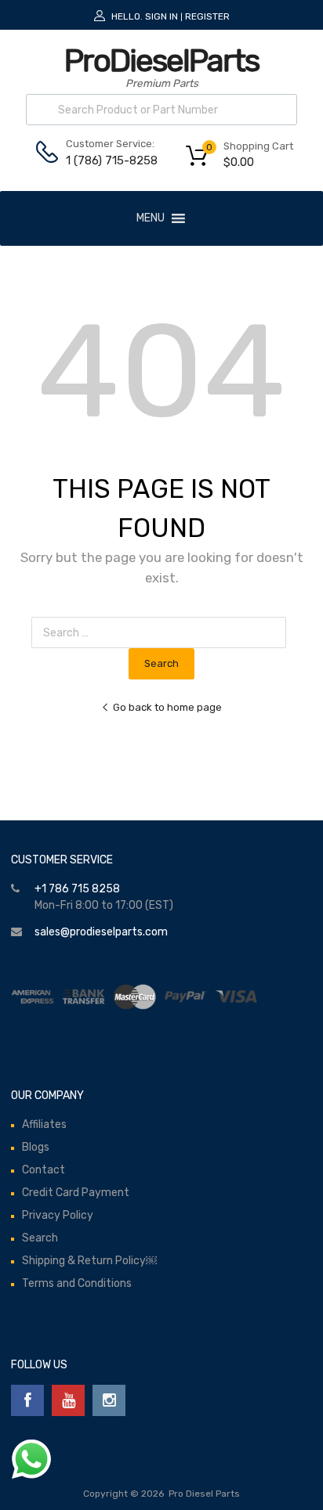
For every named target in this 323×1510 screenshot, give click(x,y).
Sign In (161, 16)
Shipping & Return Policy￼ (89, 1260)
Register (207, 16)
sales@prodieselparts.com (101, 932)
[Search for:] (161, 633)
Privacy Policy (57, 1215)
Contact (43, 1170)
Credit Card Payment (75, 1192)
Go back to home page (167, 707)
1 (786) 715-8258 (104, 160)
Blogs (35, 1147)
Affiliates (44, 1124)
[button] (150, 218)
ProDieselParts (161, 60)
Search (40, 1238)
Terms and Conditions (77, 1283)
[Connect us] (27, 1400)
